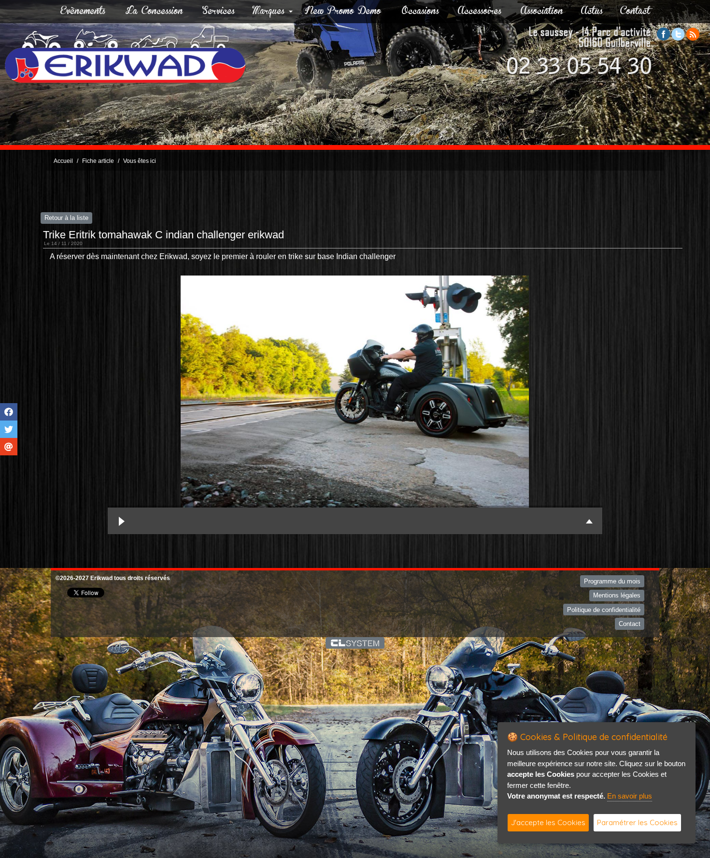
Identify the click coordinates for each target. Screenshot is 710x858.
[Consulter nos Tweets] (678, 33)
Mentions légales (616, 595)
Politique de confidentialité (603, 609)
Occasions (420, 11)
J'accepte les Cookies (548, 822)
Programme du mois (612, 581)
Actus (592, 11)
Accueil (63, 161)
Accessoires (479, 11)
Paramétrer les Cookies (637, 822)
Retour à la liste (66, 217)
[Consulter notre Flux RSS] (692, 33)
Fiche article (98, 161)
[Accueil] (125, 55)
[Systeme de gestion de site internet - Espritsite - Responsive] (355, 643)
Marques (268, 11)
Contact (635, 11)
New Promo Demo (343, 11)
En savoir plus (629, 796)
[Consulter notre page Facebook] (663, 33)
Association (542, 11)
